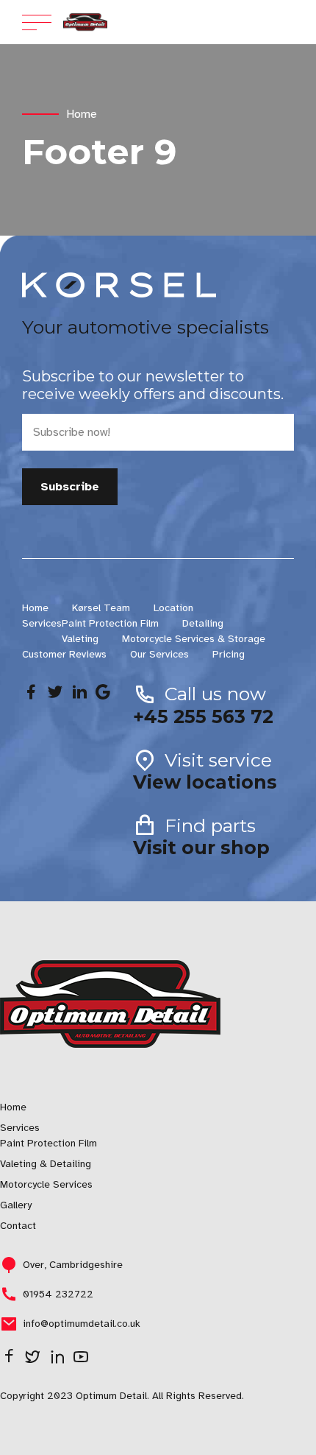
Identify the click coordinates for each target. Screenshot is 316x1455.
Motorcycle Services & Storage (193, 639)
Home (81, 114)
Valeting (80, 639)
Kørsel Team (101, 608)
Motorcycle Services (46, 1184)
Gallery (16, 1205)
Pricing (228, 654)
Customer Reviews (64, 654)
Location (173, 608)
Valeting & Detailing (45, 1164)
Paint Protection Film (110, 623)
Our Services (159, 654)
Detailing (202, 623)
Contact (18, 1225)
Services (42, 623)
